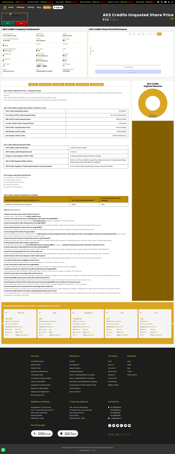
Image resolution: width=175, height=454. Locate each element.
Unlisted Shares (36, 368)
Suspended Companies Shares (40, 385)
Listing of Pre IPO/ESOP (38, 382)
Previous (2, 324)
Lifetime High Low (75, 388)
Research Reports (75, 368)
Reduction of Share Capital (39, 388)
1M (134, 34)
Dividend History (97, 84)
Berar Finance (54, 2)
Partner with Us (132, 375)
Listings (31, 7)
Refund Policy (112, 382)
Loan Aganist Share (37, 375)
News (129, 361)
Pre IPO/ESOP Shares (37, 361)
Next (173, 324)
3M (138, 34)
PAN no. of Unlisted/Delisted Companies (82, 375)
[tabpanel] (20, 323)
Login (48, 7)
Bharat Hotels (82, 2)
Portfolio (72, 361)
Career (129, 371)
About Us (111, 365)
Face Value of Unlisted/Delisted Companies (83, 382)
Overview (33, 84)
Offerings (20, 7)
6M (143, 34)
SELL (21, 23)
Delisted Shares (36, 365)
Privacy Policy (112, 371)
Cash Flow (70, 84)
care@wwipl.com (116, 418)
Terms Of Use (112, 378)
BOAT (150, 2)
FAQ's (110, 361)
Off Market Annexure (76, 371)
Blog (39, 7)
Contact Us (111, 368)
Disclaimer (111, 375)
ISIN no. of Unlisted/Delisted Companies (82, 378)
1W (130, 34)
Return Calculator (75, 392)
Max (159, 34)
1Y (146, 34)
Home (10, 7)
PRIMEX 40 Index (113, 385)
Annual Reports (74, 365)
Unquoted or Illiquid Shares (39, 371)
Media (129, 365)
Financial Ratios (82, 84)
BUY (8, 23)
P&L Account (58, 84)
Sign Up (58, 7)
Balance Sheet (45, 84)
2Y (150, 34)
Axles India (28, 2)
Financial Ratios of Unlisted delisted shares (83, 385)
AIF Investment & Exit (37, 395)
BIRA (131, 2)
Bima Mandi (109, 2)
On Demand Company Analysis (41, 378)
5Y (154, 34)
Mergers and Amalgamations (40, 392)
